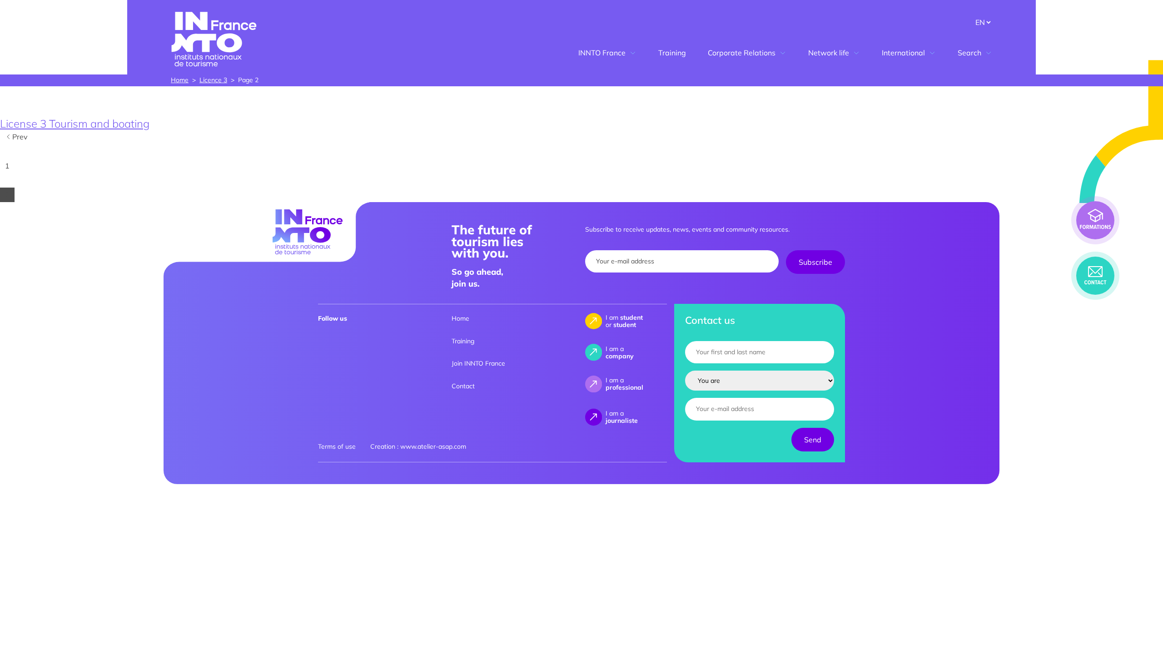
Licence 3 (213, 80)
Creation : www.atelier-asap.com (418, 446)
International (903, 52)
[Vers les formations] (1095, 220)
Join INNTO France (478, 363)
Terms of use (337, 446)
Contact (463, 386)
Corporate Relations (741, 52)
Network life (828, 52)
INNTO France (602, 52)
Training (672, 52)
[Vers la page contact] (1095, 276)
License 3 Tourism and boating (74, 123)
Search (969, 52)
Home (180, 80)
